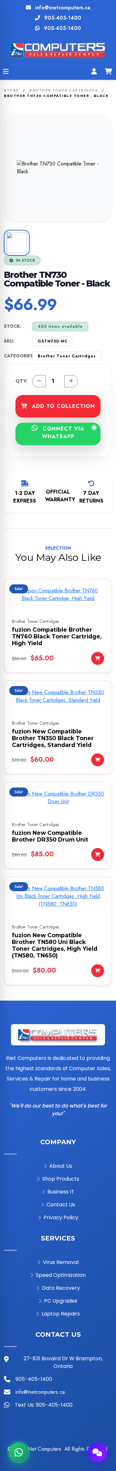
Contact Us (60, 1204)
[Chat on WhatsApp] (18, 1452)
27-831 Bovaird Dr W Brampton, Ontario (63, 1362)
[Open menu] (6, 72)
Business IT (60, 1191)
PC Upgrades (60, 1301)
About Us (60, 1166)
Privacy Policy (61, 1217)
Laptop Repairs (61, 1313)
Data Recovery (61, 1288)
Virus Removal (61, 1262)
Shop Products (60, 1179)
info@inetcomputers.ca (62, 7)
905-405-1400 (62, 18)
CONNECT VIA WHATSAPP (62, 432)
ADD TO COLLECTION (62, 406)
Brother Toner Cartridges (63, 90)
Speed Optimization (61, 1275)
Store (11, 90)
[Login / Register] (94, 72)
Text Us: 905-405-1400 (43, 1405)
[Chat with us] (97, 1452)
